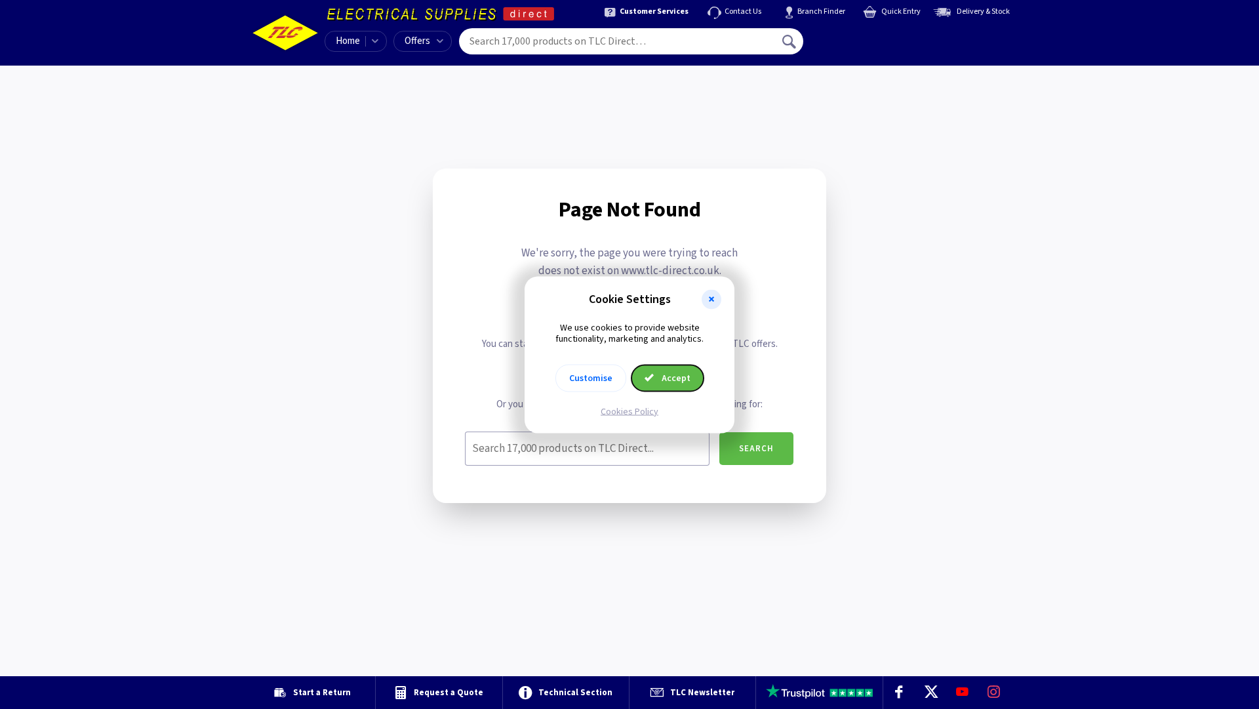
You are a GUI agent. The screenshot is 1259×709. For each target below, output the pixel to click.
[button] (711, 299)
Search (756, 449)
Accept (675, 377)
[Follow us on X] (930, 692)
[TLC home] (285, 32)
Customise (590, 377)
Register (863, 46)
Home (348, 41)
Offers (417, 41)
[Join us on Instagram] (994, 692)
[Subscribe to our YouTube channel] (962, 692)
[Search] (790, 41)
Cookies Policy (629, 411)
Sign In (873, 36)
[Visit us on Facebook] (899, 692)
